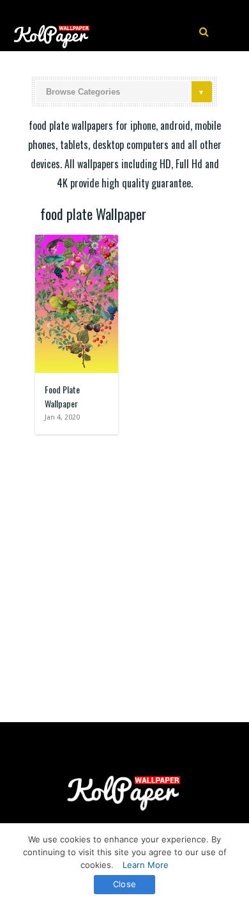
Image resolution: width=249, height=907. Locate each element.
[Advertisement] (124, 572)
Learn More (146, 865)
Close (124, 884)
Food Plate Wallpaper (62, 396)
